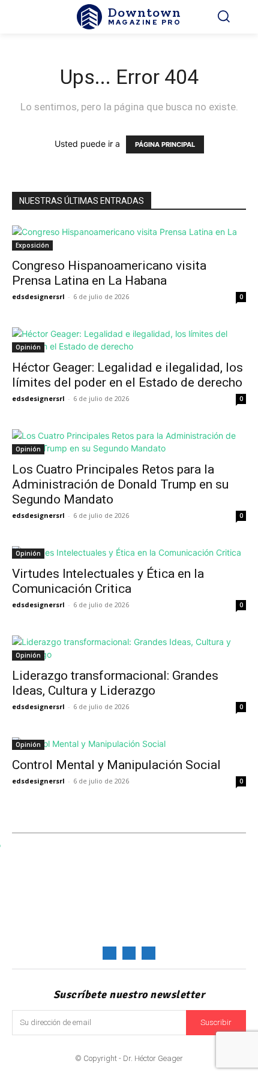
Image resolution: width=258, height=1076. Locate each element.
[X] (148, 953)
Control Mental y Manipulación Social (116, 765)
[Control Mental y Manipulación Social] (129, 743)
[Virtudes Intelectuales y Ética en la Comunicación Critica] (129, 552)
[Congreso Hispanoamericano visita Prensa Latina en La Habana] (129, 238)
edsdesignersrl (38, 296)
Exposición (32, 245)
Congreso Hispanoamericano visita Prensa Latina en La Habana (109, 273)
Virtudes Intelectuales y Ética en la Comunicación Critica (108, 581)
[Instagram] (129, 953)
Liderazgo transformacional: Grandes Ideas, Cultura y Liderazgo (115, 683)
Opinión (28, 347)
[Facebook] (109, 953)
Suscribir (216, 1022)
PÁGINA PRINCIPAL (165, 144)
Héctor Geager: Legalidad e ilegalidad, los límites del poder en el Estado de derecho (127, 375)
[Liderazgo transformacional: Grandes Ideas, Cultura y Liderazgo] (129, 648)
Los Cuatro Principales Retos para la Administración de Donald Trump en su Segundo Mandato (120, 484)
